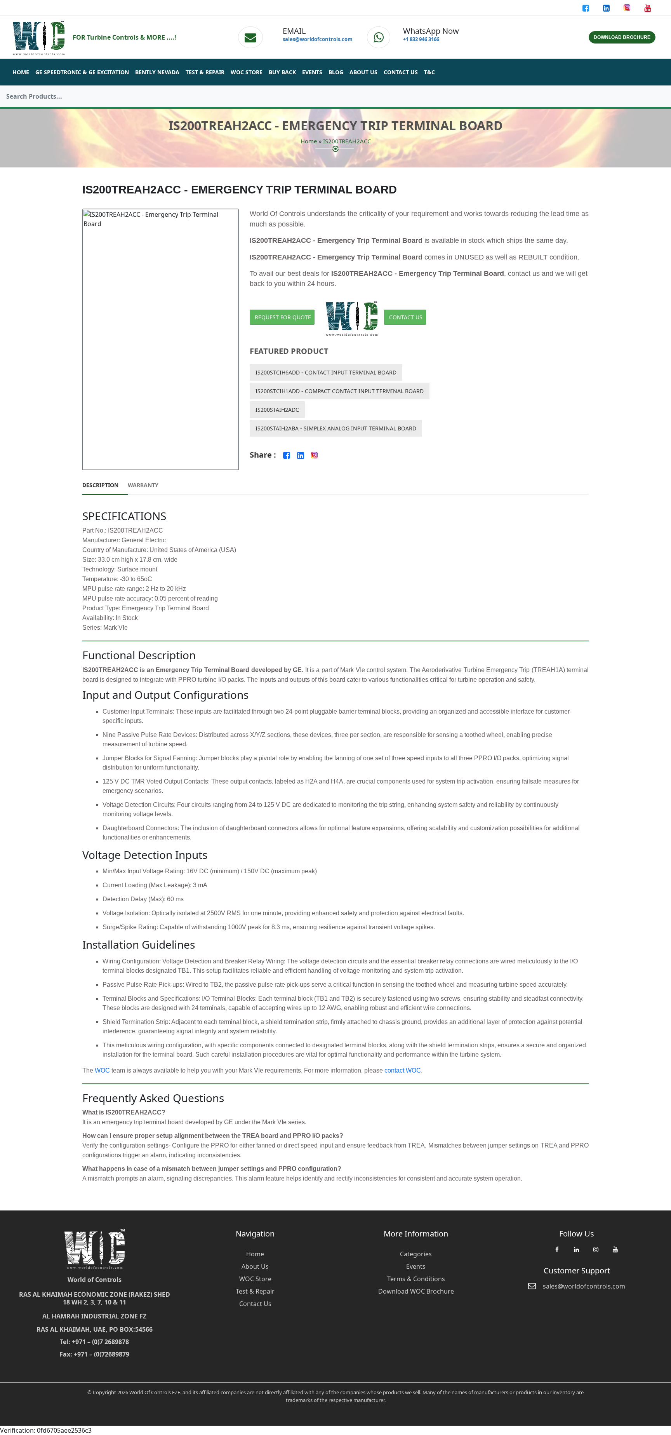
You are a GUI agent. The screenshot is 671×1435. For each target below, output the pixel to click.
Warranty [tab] (143, 485)
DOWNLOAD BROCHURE (622, 37)
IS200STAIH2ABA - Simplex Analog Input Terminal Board (336, 428)
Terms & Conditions (416, 1279)
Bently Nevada (157, 72)
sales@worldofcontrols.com (318, 39)
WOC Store (246, 72)
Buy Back (282, 72)
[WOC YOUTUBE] (615, 1253)
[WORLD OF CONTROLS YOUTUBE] (647, 7)
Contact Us (401, 72)
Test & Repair (205, 72)
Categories (416, 1254)
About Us (363, 72)
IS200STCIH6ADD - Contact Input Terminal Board (326, 372)
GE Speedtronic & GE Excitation (82, 72)
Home (20, 72)
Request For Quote (283, 317)
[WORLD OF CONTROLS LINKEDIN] (607, 7)
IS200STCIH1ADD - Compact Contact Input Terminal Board (340, 391)
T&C (429, 72)
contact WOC (402, 1070)
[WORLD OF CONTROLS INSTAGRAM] (627, 7)
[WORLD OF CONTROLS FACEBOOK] (586, 7)
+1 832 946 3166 (421, 39)
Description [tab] (100, 485)
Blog (336, 72)
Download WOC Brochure (416, 1291)
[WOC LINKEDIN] (576, 1253)
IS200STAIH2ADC (277, 409)
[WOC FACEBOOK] (556, 1253)
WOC (102, 1070)
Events (312, 72)
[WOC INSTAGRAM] (595, 1253)
